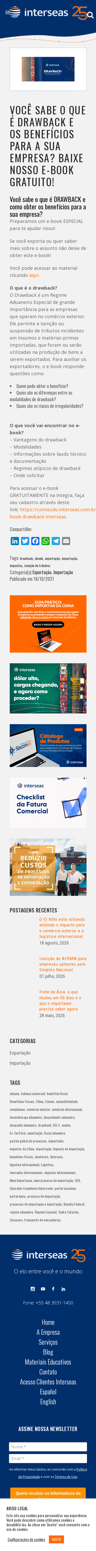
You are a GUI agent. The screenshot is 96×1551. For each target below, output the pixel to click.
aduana (14, 1093)
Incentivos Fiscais (21, 1156)
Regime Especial (46, 1212)
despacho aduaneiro (23, 1125)
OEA (77, 1180)
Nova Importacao (21, 1180)
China (39, 1101)
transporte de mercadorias (42, 1219)
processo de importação (43, 1196)
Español (48, 1391)
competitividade (67, 1101)
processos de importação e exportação (36, 1204)
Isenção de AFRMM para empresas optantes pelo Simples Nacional (63, 964)
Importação (63, 572)
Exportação (42, 572)
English (48, 1401)
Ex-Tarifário (18, 1133)
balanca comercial (33, 1093)
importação (69, 558)
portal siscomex (65, 1188)
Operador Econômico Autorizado (31, 1188)
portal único (18, 1196)
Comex (49, 1101)
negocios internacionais (60, 1172)
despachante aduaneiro (59, 1117)
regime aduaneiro (21, 1212)
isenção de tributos (37, 565)
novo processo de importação (53, 1180)
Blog (48, 1352)
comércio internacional (67, 1109)
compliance (17, 1109)
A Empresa (48, 1332)
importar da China (22, 1148)
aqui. (34, 275)
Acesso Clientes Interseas (48, 1381)
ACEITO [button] (56, 1539)
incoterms (41, 1156)
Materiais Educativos (48, 1362)
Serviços (48, 1342)
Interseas (56, 1156)
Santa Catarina (68, 1212)
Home (48, 1322)
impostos (16, 565)
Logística (47, 1164)
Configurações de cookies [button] (26, 1539)
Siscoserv (16, 1219)
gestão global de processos (28, 1140)
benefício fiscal (57, 1093)
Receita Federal (73, 1204)
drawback (26, 558)
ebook (39, 558)
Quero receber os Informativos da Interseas (48, 1496)
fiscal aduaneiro (54, 1133)
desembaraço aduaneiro (26, 1117)
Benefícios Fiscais (22, 1101)
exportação (52, 558)
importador (55, 1140)
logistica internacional (24, 1164)
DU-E (56, 1125)
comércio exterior (38, 1109)
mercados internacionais (26, 1172)
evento (66, 1125)
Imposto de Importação (68, 1148)
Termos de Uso (66, 1477)
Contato (48, 1371)
